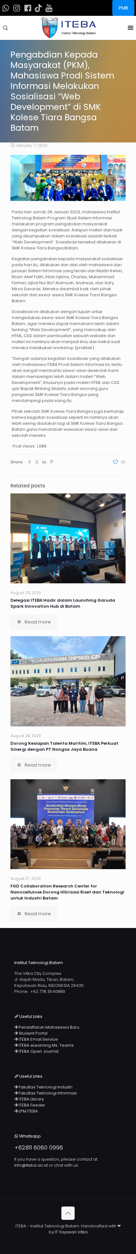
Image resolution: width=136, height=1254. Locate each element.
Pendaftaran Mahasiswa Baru (48, 1027)
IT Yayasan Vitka (71, 1232)
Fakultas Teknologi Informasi (47, 1093)
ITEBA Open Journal (38, 1051)
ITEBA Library (31, 1099)
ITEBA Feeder (31, 1105)
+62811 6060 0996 (38, 1147)
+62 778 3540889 (47, 991)
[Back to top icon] (68, 1213)
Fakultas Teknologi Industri (45, 1087)
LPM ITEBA (28, 1111)
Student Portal (32, 1033)
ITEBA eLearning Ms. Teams (46, 1045)
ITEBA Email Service (38, 1039)
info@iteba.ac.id (31, 1165)
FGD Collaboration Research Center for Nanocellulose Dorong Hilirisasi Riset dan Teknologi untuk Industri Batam (67, 892)
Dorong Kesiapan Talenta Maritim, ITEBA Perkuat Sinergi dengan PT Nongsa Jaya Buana (64, 746)
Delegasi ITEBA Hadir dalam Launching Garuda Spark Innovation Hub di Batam (62, 603)
